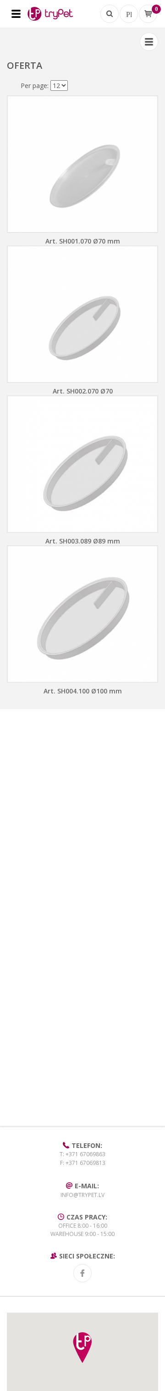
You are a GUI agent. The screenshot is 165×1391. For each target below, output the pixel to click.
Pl (129, 13)
